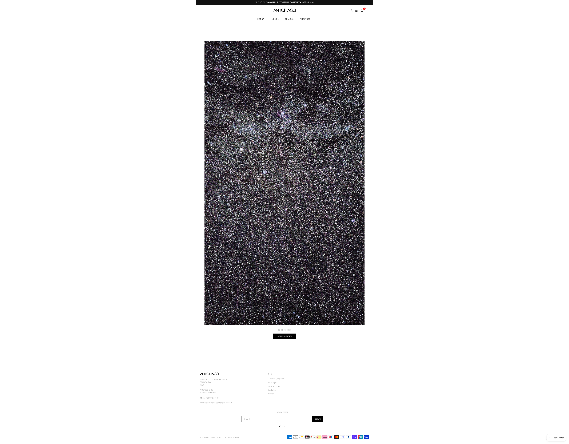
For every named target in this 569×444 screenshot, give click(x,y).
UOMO (275, 19)
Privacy (271, 393)
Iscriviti (318, 419)
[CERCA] (351, 10)
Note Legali (272, 382)
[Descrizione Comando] (356, 10)
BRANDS (289, 19)
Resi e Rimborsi (274, 386)
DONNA (261, 19)
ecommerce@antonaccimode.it (219, 402)
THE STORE (305, 19)
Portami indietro (284, 336)
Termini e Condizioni (276, 378)
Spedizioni (272, 390)
